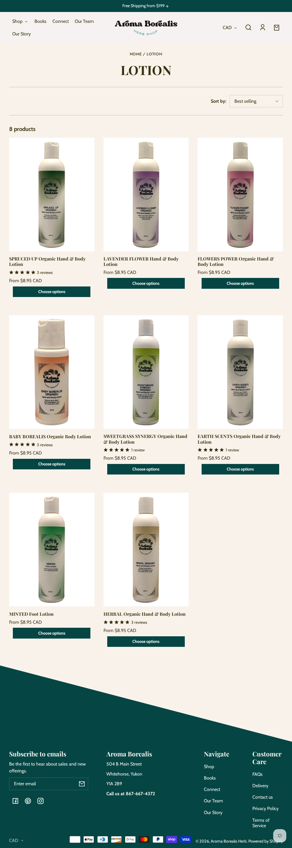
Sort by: (218, 101)
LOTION (154, 54)
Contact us (262, 797)
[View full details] (51, 194)
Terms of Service (260, 822)
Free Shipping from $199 (143, 5)
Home (136, 54)
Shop (209, 766)
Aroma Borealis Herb (229, 841)
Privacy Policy (265, 808)
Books (210, 778)
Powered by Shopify (265, 841)
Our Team (213, 800)
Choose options (51, 291)
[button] (248, 27)
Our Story (213, 812)
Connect (212, 789)
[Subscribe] (82, 784)
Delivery (260, 785)
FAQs (257, 774)
